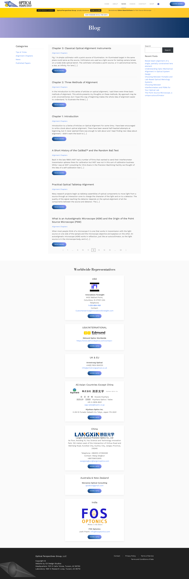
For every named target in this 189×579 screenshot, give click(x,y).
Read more (59, 71)
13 (99, 250)
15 (110, 250)
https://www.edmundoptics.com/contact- (95, 341)
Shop (152, 4)
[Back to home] (18, 4)
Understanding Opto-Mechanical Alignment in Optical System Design (159, 71)
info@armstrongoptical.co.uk (94, 368)
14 (104, 250)
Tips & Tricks (21, 52)
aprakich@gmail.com (94, 485)
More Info (94, 316)
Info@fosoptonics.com (100, 532)
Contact (142, 4)
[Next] (126, 250)
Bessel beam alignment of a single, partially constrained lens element (159, 63)
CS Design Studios (53, 563)
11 (88, 250)
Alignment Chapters (24, 56)
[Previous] (63, 250)
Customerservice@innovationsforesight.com (94, 311)
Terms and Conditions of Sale (142, 559)
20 (121, 250)
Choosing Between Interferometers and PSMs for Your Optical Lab (157, 87)
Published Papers (23, 63)
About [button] (115, 4)
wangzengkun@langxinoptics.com (94, 461)
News (18, 59)
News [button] (123, 4)
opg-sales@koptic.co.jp (94, 405)
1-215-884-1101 (94, 305)
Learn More (177, 4)
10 (83, 250)
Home (106, 4)
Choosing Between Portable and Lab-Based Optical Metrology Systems (158, 79)
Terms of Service (147, 556)
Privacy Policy (130, 556)
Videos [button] (132, 4)
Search (148, 46)
